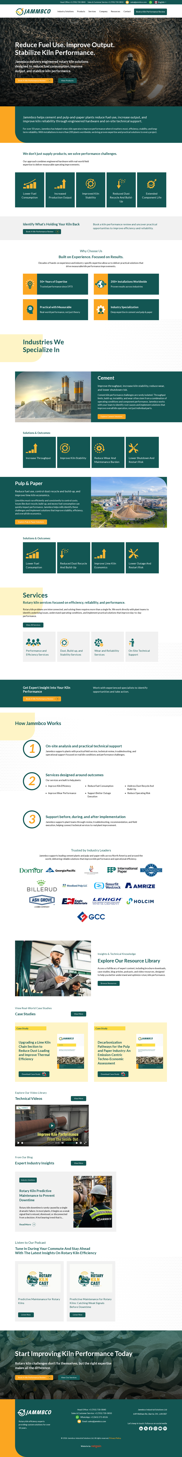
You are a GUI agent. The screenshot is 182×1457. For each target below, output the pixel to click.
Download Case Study (31, 1074)
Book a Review (150, 11)
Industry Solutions (65, 11)
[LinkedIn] (141, 1428)
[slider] (37, 1143)
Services (92, 11)
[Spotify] (165, 1428)
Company (103, 11)
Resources (115, 11)
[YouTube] (160, 1428)
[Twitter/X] (146, 1428)
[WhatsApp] (150, 2)
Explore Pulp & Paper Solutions (31, 522)
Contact (127, 11)
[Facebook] (151, 1428)
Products (81, 11)
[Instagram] (155, 1428)
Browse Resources (108, 983)
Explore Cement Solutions (111, 416)
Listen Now (26, 1314)
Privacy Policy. (115, 1438)
